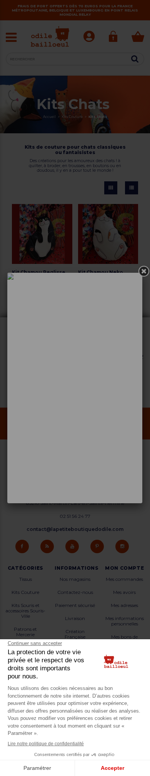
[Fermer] (143, 271)
